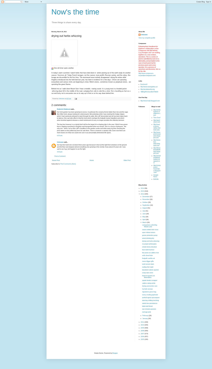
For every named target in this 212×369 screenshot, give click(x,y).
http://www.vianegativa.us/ (149, 87)
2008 (143, 331)
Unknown (60, 142)
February (145, 315)
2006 (143, 336)
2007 (143, 334)
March (144, 222)
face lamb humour (148, 250)
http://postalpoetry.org (147, 89)
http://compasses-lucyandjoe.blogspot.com (157, 169)
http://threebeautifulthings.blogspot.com (156, 150)
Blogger (115, 353)
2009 (143, 328)
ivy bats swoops (147, 289)
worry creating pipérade (150, 295)
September (146, 205)
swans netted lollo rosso (150, 230)
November (146, 199)
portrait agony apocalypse (150, 297)
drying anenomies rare (149, 286)
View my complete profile (147, 38)
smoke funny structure (149, 247)
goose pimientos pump (149, 235)
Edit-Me (156, 179)
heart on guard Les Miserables (148, 276)
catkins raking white (148, 283)
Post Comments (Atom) (68, 164)
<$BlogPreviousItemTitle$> (149, 92)
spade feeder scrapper (149, 280)
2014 (143, 188)
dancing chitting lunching (150, 300)
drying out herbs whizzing (150, 241)
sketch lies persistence (149, 303)
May (144, 217)
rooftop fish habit (147, 267)
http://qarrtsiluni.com (156, 121)
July (144, 211)
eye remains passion (149, 309)
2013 (143, 191)
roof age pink (146, 312)
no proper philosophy (149, 244)
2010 (143, 325)
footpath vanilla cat (148, 258)
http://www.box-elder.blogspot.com (156, 142)
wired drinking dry (148, 238)
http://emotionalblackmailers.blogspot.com (157, 159)
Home (92, 160)
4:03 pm (59, 152)
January (145, 318)
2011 (143, 322)
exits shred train (147, 255)
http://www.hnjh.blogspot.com (150, 101)
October (145, 202)
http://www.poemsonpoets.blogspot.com (156, 134)
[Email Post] (75, 98)
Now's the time (75, 12)
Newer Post (56, 160)
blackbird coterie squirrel (150, 270)
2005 (143, 339)
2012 (143, 194)
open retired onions (148, 232)
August (144, 208)
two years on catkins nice (150, 253)
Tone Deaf (156, 118)
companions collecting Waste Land (149, 226)
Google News (155, 176)
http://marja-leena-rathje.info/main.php (156, 127)
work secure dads (148, 264)
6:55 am (59, 135)
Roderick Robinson (63, 109)
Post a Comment (60, 156)
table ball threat (147, 306)
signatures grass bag (149, 292)
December (146, 196)
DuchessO (143, 84)
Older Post (127, 160)
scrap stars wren (147, 273)
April (144, 219)
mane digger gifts (148, 261)
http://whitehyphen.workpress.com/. (156, 112)
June (144, 214)
